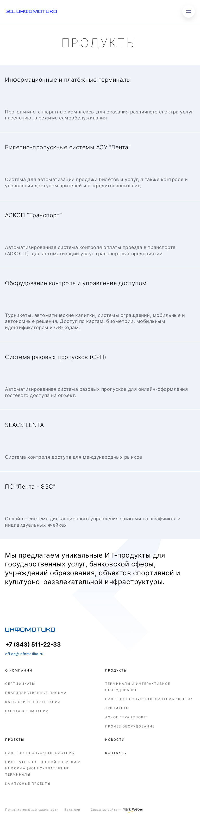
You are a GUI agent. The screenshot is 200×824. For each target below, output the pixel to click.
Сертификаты (20, 684)
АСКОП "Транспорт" (126, 717)
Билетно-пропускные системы (40, 753)
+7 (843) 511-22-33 (33, 644)
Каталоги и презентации (33, 702)
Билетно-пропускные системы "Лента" (148, 699)
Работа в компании (27, 711)
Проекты (14, 740)
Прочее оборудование (130, 726)
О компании (18, 670)
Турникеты (117, 708)
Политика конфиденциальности (32, 810)
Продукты (116, 670)
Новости (115, 740)
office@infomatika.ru (24, 653)
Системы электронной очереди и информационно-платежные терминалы (43, 768)
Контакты (116, 753)
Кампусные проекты (28, 783)
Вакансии (72, 810)
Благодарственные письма (36, 693)
